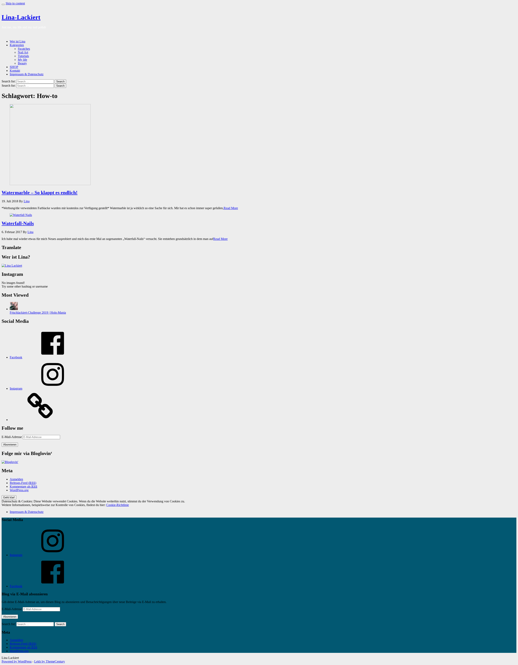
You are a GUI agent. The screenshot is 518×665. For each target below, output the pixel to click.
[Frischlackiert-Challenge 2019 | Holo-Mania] (14, 309)
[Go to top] (3, 4)
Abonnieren (9, 444)
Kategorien (17, 45)
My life (22, 59)
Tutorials (23, 56)
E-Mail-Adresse (12, 437)
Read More (231, 208)
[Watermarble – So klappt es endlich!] (50, 184)
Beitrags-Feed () (23, 483)
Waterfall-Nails (18, 223)
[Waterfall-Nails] (21, 215)
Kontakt (15, 70)
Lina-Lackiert (21, 17)
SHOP (14, 67)
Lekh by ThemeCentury (49, 661)
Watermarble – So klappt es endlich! (39, 192)
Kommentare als (23, 486)
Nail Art (23, 52)
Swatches (24, 48)
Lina (27, 201)
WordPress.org (19, 490)
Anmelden (16, 479)
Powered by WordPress (17, 661)
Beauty (22, 63)
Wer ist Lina (17, 41)
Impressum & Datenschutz (27, 74)
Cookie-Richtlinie (117, 505)
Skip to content (15, 3)
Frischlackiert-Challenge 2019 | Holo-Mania (38, 312)
